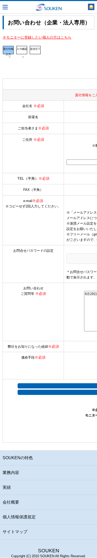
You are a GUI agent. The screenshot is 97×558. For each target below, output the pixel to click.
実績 (7, 487)
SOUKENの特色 (18, 458)
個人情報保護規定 (19, 517)
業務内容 (11, 472)
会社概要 (11, 502)
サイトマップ (15, 531)
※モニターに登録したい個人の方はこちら (37, 37)
